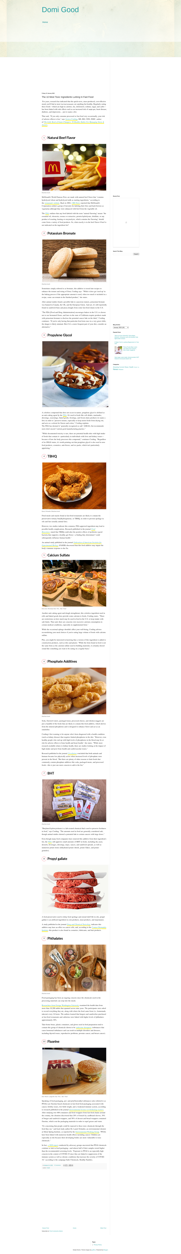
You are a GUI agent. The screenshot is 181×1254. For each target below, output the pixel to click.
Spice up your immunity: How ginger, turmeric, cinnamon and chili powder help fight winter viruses (126, 337)
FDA (47, 213)
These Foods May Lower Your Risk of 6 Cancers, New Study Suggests (130, 348)
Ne (138, 367)
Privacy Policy (98, 1245)
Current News (124, 367)
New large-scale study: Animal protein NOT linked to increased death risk (127, 358)
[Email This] (64, 1165)
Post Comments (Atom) (56, 1231)
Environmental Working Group (87, 1131)
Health (48, 1167)
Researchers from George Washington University (60, 1005)
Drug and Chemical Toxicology (79, 924)
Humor (135, 367)
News (115, 369)
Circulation (72, 753)
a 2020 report (53, 1145)
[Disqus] (74, 1198)
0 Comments (57, 1165)
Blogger (105, 1250)
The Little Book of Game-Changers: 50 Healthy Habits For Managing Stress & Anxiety (73, 123)
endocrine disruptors (83, 1027)
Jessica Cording (71, 119)
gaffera (94, 1250)
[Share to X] (68, 1165)
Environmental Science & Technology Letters (86, 1109)
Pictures (121, 369)
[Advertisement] (90, 42)
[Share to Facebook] (70, 1165)
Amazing (116, 367)
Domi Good (60, 10)
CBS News (76, 203)
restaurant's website (52, 203)
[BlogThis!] (66, 1165)
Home (45, 22)
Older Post (103, 1228)
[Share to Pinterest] (72, 1165)
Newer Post (45, 1228)
